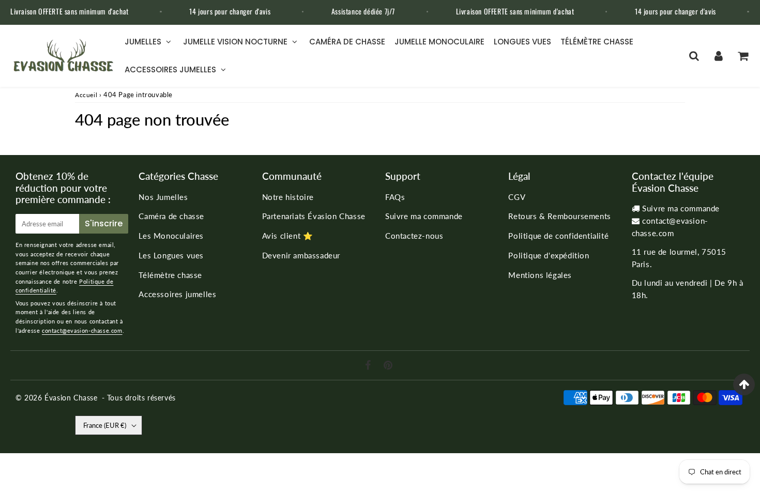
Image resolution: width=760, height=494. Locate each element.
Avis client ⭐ (287, 235)
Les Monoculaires (171, 235)
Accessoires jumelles (170, 69)
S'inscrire (104, 223)
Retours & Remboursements (559, 216)
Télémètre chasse (596, 41)
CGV (516, 197)
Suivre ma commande (424, 216)
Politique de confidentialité (558, 235)
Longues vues (522, 41)
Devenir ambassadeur (301, 255)
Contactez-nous (414, 235)
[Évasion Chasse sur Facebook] (369, 366)
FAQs (395, 197)
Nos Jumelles (163, 197)
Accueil (86, 95)
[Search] (694, 56)
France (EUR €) (104, 425)
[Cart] (742, 56)
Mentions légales (540, 275)
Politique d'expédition (548, 255)
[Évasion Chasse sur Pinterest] (388, 366)
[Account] (718, 56)
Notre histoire (288, 197)
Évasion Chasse (70, 397)
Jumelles (143, 41)
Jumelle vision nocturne (235, 41)
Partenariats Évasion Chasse (314, 216)
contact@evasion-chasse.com (82, 330)
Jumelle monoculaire (439, 41)
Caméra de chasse (347, 41)
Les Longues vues (171, 255)
